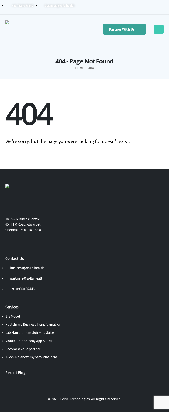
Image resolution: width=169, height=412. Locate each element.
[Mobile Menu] (159, 29)
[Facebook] (131, 7)
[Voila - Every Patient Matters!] (18, 29)
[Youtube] (146, 7)
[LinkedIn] (160, 7)
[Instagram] (153, 7)
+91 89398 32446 (22, 289)
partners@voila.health (27, 278)
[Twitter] (139, 7)
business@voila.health (27, 268)
